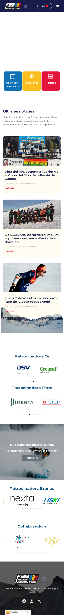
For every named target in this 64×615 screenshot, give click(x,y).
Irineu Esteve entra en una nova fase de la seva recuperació (30, 300)
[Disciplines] (31, 76)
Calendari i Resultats (12, 84)
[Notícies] (50, 76)
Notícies (50, 82)
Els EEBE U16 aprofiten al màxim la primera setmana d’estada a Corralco (31, 238)
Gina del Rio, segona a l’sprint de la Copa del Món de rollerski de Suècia (31, 175)
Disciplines (32, 82)
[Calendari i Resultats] (12, 76)
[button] (58, 6)
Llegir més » (9, 188)
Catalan (14, 612)
